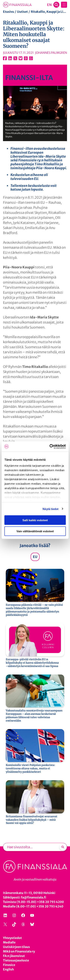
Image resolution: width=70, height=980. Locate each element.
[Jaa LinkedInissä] (10, 58)
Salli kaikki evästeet (35, 520)
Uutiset (22, 11)
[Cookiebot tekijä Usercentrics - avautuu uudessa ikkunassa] (50, 446)
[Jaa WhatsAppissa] (31, 58)
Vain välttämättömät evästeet (35, 531)
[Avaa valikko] (64, 5)
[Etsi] (62, 847)
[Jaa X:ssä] (15, 58)
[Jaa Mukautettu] (26, 58)
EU (35, 557)
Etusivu (8, 11)
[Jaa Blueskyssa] (20, 58)
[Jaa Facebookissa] (5, 58)
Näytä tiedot (50, 508)
